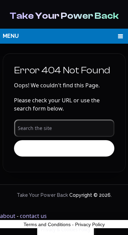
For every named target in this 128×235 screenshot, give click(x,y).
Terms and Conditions (47, 224)
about (7, 216)
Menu (11, 36)
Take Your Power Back (64, 15)
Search (64, 148)
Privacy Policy (90, 224)
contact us (33, 216)
